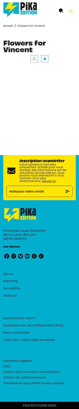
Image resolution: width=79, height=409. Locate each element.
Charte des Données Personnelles (31, 372)
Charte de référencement (24, 377)
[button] (39, 58)
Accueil (8, 25)
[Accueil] (20, 9)
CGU (7, 366)
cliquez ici (49, 181)
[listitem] (6, 256)
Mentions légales (17, 360)
